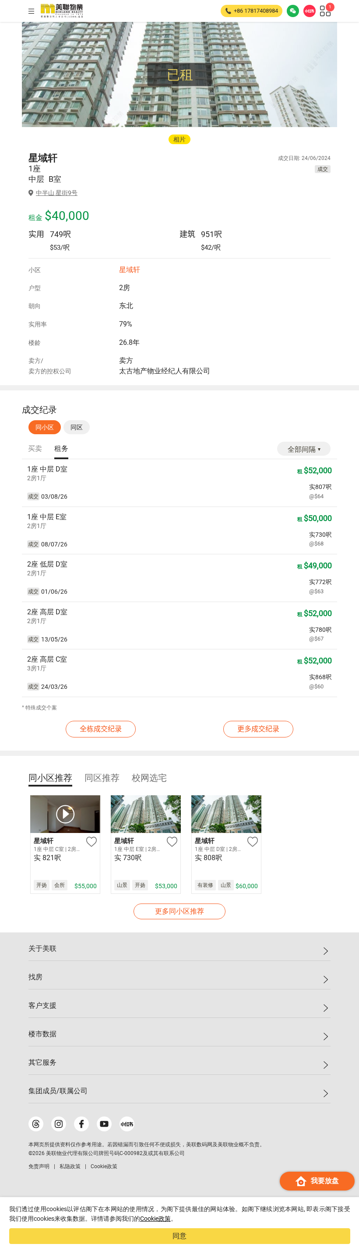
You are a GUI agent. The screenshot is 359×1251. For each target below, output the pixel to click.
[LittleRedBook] (127, 1123)
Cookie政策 (155, 1218)
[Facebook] (81, 1123)
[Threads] (35, 1123)
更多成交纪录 (258, 729)
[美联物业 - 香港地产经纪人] (62, 11)
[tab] (35, 449)
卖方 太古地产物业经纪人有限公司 (164, 365)
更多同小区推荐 (179, 911)
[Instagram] (58, 1123)
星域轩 (129, 270)
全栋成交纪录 (101, 729)
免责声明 (38, 1166)
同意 (179, 1236)
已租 (180, 74)
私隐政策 (70, 1166)
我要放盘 (325, 1181)
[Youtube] (104, 1123)
